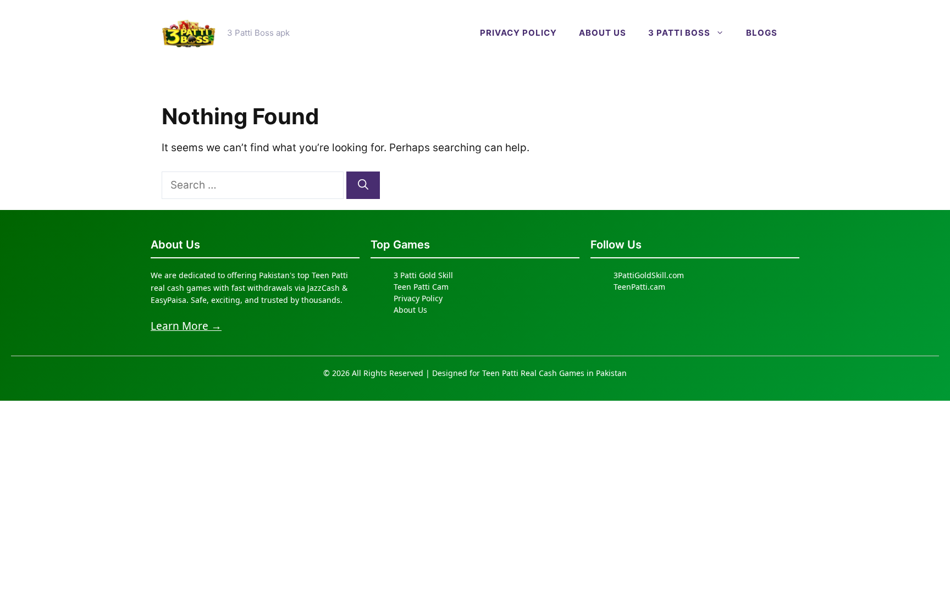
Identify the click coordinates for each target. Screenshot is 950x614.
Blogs (761, 32)
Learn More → (186, 326)
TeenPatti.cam (639, 286)
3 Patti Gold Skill (423, 275)
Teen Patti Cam (421, 286)
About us (602, 32)
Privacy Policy (518, 32)
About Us (410, 310)
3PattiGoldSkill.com (649, 275)
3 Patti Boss (679, 32)
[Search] (363, 186)
